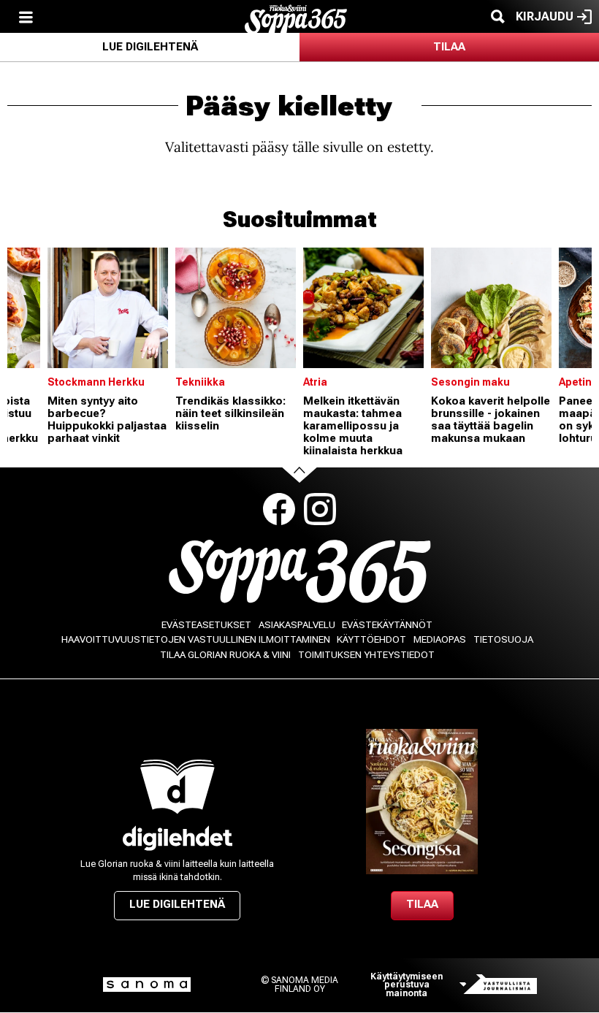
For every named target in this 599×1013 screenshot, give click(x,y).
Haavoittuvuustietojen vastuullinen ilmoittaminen (195, 639)
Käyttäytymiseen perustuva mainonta (406, 984)
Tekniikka (200, 382)
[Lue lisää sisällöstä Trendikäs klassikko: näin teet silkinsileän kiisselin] (235, 308)
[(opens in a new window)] (177, 838)
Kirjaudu (544, 16)
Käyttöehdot (371, 639)
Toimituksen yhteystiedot (366, 654)
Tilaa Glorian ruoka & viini (225, 654)
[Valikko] (26, 16)
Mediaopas (439, 639)
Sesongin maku (470, 382)
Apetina (578, 382)
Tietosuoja (503, 639)
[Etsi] (497, 16)
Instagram (320, 509)
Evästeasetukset (206, 624)
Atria (315, 382)
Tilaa (449, 46)
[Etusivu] (296, 18)
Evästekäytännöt (387, 624)
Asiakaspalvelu (297, 624)
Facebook (279, 509)
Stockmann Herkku (96, 382)
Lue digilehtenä (150, 46)
